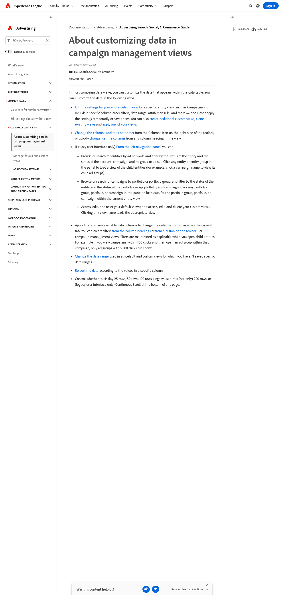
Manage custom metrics (26, 179)
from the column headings (131, 231)
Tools (12, 235)
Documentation (80, 27)
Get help (13, 253)
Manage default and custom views (30, 158)
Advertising (105, 27)
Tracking (13, 208)
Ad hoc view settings (26, 169)
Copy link (262, 28)
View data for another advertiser (30, 110)
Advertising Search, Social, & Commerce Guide (154, 27)
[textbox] (28, 40)
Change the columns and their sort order (104, 132)
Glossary (13, 262)
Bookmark (243, 28)
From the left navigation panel (138, 146)
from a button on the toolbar (175, 231)
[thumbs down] (155, 589)
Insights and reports (21, 226)
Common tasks (17, 100)
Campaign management (22, 217)
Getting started (18, 92)
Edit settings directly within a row (31, 119)
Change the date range (92, 256)
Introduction (16, 83)
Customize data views (23, 127)
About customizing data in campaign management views (31, 141)
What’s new (16, 65)
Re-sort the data (87, 270)
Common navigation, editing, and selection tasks (28, 189)
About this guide (18, 74)
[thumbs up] (146, 589)
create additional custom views (172, 118)
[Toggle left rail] (52, 17)
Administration (17, 244)
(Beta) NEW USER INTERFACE (24, 200)
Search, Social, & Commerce (96, 72)
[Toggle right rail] (232, 17)
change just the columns (107, 138)
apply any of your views (119, 124)
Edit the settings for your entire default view (106, 107)
